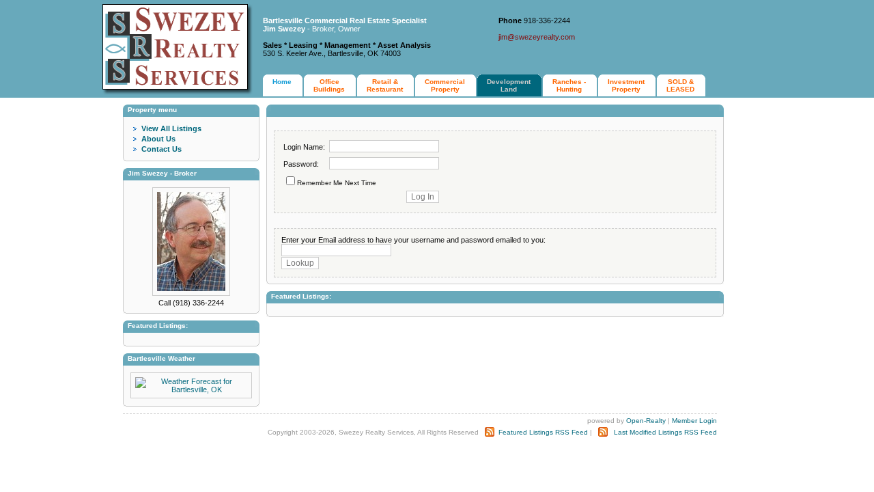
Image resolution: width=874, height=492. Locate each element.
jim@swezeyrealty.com (536, 37)
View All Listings (171, 128)
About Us (158, 139)
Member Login (694, 420)
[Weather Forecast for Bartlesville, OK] (191, 389)
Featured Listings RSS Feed (543, 432)
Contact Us (161, 149)
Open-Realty (646, 420)
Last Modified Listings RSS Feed (665, 432)
